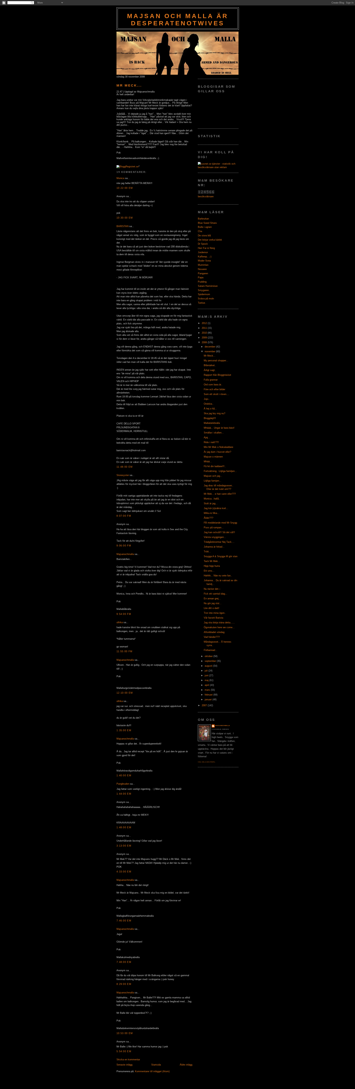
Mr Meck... (129, 85)
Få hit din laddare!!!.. (215, 466)
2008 (205, 342)
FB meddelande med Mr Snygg (220, 522)
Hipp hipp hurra (212, 566)
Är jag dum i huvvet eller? (217, 451)
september (211, 661)
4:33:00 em (123, 871)
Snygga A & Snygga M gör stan (220, 556)
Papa (200, 277)
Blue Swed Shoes (207, 223)
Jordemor (203, 252)
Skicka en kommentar (128, 1059)
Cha (200, 231)
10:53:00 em (124, 1033)
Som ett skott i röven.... (216, 394)
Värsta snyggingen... (215, 537)
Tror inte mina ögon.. (215, 613)
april (207, 685)
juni (207, 675)
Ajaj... (207, 437)
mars (208, 689)
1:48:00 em (123, 827)
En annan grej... (212, 598)
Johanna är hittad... (214, 546)
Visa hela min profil (206, 762)
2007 (205, 705)
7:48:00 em (123, 962)
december (210, 346)
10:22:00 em (124, 188)
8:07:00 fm (123, 515)
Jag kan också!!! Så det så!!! (219, 532)
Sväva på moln (206, 298)
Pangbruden (122, 783)
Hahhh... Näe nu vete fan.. (218, 575)
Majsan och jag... (213, 476)
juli (206, 670)
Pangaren (203, 273)
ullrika (119, 622)
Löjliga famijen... (212, 480)
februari (209, 694)
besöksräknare (206, 196)
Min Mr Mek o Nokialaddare (218, 447)
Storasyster (122, 475)
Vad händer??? (212, 637)
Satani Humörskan (208, 286)
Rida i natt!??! (211, 442)
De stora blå (204, 235)
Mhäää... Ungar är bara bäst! (219, 427)
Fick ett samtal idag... (215, 593)
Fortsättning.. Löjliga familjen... (220, 471)
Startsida (156, 1064)
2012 (205, 323)
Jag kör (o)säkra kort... (216, 508)
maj (207, 680)
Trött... (207, 551)
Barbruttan (203, 218)
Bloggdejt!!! (210, 418)
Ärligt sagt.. (210, 370)
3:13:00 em (123, 845)
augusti (209, 665)
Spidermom (204, 294)
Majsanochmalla (125, 554)
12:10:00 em (124, 692)
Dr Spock (203, 243)
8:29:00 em (123, 984)
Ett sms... (209, 570)
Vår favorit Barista (213, 617)
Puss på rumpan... (214, 527)
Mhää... (208, 461)
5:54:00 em (123, 1051)
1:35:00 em (123, 730)
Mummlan (203, 265)
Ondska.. (209, 403)
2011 (205, 328)
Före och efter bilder (214, 389)
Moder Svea (204, 260)
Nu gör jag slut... (213, 603)
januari (208, 699)
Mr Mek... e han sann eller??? (220, 493)
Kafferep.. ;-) (204, 256)
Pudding (202, 281)
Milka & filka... (211, 513)
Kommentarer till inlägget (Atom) (152, 1071)
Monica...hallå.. (212, 498)
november (210, 351)
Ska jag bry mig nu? (214, 413)
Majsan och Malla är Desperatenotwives (177, 19)
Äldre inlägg (186, 1064)
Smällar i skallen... (214, 432)
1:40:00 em (123, 775)
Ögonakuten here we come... (219, 627)
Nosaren (202, 269)
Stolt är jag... (211, 503)
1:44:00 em (123, 793)
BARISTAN (122, 226)
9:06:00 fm (123, 545)
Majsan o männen (213, 456)
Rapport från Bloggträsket (217, 375)
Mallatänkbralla (212, 423)
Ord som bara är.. (213, 384)
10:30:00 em (124, 217)
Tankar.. (202, 302)
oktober (209, 656)
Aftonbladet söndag (214, 632)
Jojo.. (207, 399)
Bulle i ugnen (205, 227)
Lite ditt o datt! (211, 608)
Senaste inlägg (124, 1064)
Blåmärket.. (210, 365)
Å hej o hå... (210, 408)
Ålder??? (208, 517)
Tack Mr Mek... (212, 561)
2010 (205, 332)
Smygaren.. (204, 290)
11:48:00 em (124, 466)
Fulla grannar (211, 379)
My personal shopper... (216, 360)
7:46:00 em (123, 920)
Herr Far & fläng (206, 248)
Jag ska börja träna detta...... (219, 622)
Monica (120, 178)
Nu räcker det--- (212, 588)
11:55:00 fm (124, 651)
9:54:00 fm (123, 614)
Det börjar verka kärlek (210, 239)
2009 (205, 337)
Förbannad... (210, 650)
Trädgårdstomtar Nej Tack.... (219, 542)
